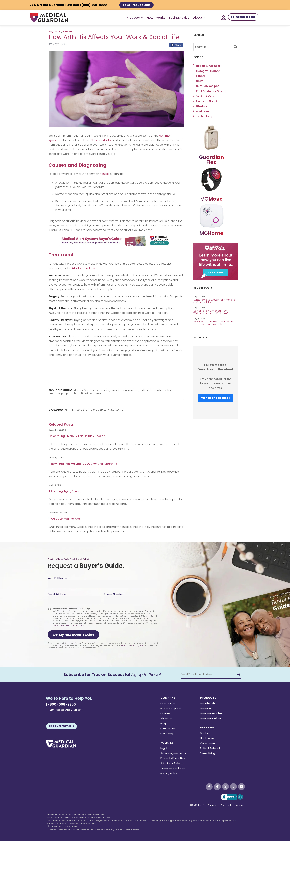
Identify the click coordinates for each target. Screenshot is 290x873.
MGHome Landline (211, 713)
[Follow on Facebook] (209, 786)
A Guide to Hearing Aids (65, 519)
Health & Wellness (208, 66)
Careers (165, 713)
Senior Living (207, 753)
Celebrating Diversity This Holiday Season (77, 436)
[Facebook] (176, 45)
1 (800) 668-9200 (61, 704)
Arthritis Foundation (84, 268)
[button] (73, 634)
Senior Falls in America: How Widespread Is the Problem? (211, 312)
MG (211, 198)
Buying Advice (179, 18)
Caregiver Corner (208, 71)
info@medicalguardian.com (64, 709)
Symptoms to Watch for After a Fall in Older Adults (215, 301)
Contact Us (167, 703)
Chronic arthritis (100, 140)
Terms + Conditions (172, 768)
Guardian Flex (208, 703)
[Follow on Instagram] (233, 786)
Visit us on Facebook (215, 398)
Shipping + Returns (172, 763)
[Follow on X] (225, 786)
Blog (163, 723)
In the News (167, 728)
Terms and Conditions (62, 625)
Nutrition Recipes (207, 86)
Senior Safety (205, 96)
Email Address (57, 594)
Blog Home (55, 31)
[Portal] (223, 18)
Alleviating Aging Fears (64, 491)
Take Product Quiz (136, 5)
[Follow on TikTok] (217, 786)
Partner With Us (61, 726)
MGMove (205, 708)
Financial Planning (208, 101)
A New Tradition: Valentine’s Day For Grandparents (83, 464)
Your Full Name (57, 578)
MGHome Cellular (211, 718)
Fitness (201, 76)
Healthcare (207, 738)
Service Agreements (173, 753)
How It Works (156, 18)
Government (208, 743)
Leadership (167, 733)
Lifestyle (67, 31)
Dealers (204, 733)
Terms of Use (125, 645)
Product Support (170, 708)
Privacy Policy (78, 625)
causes (104, 174)
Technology (204, 116)
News (199, 81)
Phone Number (114, 594)
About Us (166, 718)
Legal (163, 748)
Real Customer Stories (211, 91)
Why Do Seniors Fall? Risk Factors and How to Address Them (213, 323)
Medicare (202, 111)
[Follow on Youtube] (241, 786)
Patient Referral (210, 748)
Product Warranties (172, 758)
